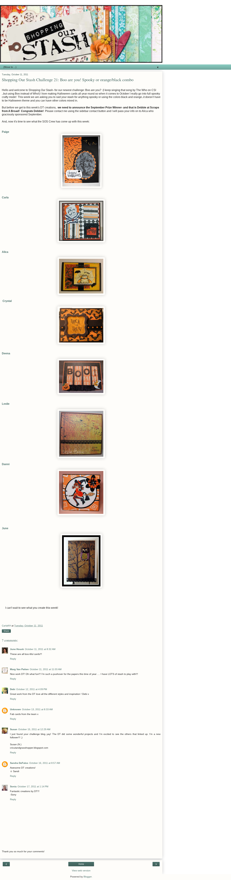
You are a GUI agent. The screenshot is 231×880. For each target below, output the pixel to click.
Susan (13, 729)
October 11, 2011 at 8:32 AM (40, 649)
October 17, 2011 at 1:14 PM (33, 786)
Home (81, 864)
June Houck (17, 649)
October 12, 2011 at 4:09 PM (31, 689)
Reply (13, 658)
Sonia (13, 786)
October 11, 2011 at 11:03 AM (46, 669)
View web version (81, 870)
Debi (12, 689)
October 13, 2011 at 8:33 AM (37, 709)
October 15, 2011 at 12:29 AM (34, 729)
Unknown (15, 709)
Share (6, 631)
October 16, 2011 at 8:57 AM (44, 763)
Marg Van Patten (19, 669)
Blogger (88, 876)
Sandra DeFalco (19, 763)
